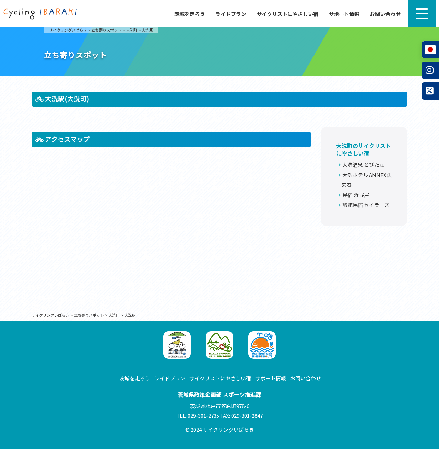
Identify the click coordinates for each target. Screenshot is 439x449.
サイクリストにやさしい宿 (287, 14)
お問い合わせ (385, 14)
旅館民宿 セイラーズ (365, 204)
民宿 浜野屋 (355, 194)
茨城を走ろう (189, 14)
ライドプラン (230, 14)
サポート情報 (344, 14)
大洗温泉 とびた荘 (363, 164)
